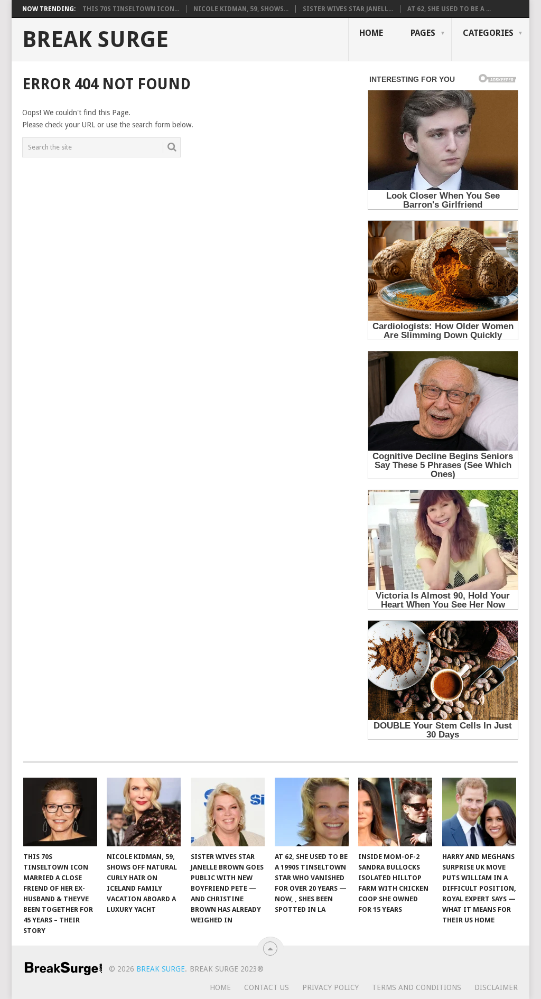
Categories (488, 33)
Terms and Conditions (416, 987)
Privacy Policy (330, 987)
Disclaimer (496, 987)
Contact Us (266, 987)
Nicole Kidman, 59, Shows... (240, 9)
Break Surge (95, 40)
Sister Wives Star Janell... (348, 9)
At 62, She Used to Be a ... (449, 9)
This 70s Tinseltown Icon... (130, 9)
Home (371, 33)
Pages (423, 33)
